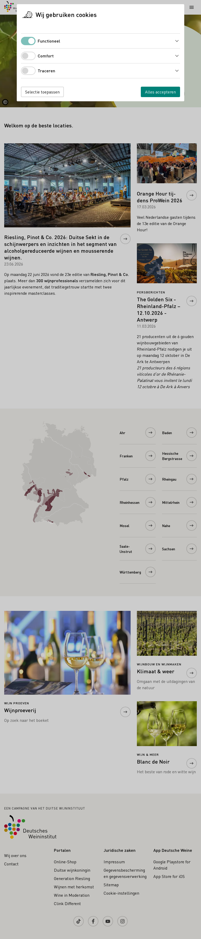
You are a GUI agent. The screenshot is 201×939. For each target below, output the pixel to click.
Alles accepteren (160, 92)
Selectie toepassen (42, 92)
